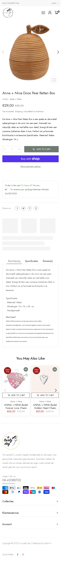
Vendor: (6, 99)
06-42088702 (11, 480)
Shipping (19, 111)
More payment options (30, 166)
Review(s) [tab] (48, 261)
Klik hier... (16, 3)
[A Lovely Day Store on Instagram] (23, 554)
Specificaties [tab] (31, 261)
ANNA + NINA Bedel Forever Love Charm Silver (16, 408)
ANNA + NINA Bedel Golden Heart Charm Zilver (45, 408)
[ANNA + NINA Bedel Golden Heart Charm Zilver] (45, 379)
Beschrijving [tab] (14, 261)
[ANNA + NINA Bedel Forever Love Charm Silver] (16, 379)
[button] (58, 52)
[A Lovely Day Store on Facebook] (17, 554)
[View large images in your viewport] (54, 80)
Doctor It (47, 543)
